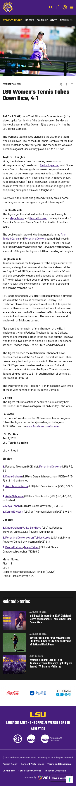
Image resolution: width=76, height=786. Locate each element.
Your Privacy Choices (29, 770)
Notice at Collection (55, 770)
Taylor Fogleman (49, 165)
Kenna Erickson (38, 218)
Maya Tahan (17, 218)
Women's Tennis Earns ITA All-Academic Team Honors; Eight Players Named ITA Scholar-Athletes (51, 663)
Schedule (42, 20)
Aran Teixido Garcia (16, 486)
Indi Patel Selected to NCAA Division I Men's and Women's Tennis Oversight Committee (50, 619)
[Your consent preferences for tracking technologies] (69, 779)
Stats (53, 20)
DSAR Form (9, 770)
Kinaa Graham (13, 476)
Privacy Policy (10, 764)
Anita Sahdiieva (14, 496)
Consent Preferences (32, 764)
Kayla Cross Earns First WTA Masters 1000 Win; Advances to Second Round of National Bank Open (50, 641)
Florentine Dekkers (35, 238)
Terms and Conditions (59, 764)
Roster (29, 20)
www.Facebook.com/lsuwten (43, 426)
